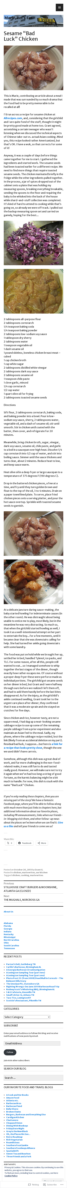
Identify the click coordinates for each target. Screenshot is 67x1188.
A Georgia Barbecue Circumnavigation (25, 969)
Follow (10, 1052)
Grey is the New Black (17, 1131)
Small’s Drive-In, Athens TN (20, 995)
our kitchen (42, 872)
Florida (7, 926)
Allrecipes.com (13, 118)
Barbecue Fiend (14, 1106)
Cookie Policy (11, 1176)
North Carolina (11, 940)
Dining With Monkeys (17, 1125)
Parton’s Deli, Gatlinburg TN (21, 964)
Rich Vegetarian (14, 1139)
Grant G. (39, 869)
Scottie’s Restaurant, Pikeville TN (23, 1000)
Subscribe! (11, 1025)
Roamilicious (12, 1142)
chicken (17, 872)
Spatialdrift (12, 1151)
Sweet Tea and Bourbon (18, 1153)
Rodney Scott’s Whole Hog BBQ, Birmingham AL (30, 989)
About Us (8, 911)
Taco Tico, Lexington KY (18, 997)
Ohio (6, 942)
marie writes (28, 872)
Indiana (7, 931)
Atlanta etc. (12, 1100)
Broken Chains (13, 1111)
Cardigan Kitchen (15, 1117)
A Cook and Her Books (17, 1095)
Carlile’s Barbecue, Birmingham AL (23, 967)
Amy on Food (12, 1097)
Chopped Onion (14, 1123)
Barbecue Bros (13, 1103)
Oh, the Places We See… (18, 1134)
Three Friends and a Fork (18, 1156)
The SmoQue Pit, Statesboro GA (22, 983)
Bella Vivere (12, 1109)
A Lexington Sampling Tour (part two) (25, 972)
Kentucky (8, 934)
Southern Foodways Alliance (20, 1148)
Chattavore (12, 1120)
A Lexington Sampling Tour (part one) (25, 975)
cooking (25, 875)
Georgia (8, 928)
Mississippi (9, 937)
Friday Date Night (15, 1128)
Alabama (8, 923)
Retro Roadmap (14, 1137)
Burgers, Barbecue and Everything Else (26, 1114)
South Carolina (11, 945)
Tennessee (9, 948)
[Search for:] (33, 1078)
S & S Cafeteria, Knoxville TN (20, 992)
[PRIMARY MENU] (59, 7)
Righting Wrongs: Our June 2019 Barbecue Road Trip (32, 986)
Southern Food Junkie (17, 1145)
